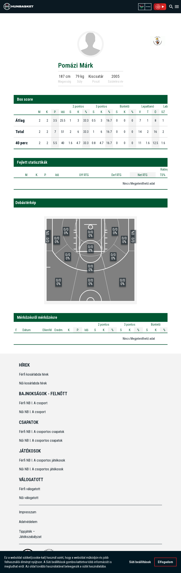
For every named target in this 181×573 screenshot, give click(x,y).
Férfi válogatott (29, 489)
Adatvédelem (28, 522)
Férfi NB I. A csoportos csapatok (42, 432)
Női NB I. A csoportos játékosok (41, 469)
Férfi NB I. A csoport (33, 403)
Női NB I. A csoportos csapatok (41, 440)
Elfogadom (165, 562)
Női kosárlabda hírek (33, 383)
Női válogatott (28, 498)
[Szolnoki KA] (157, 40)
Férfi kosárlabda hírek (34, 374)
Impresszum (27, 512)
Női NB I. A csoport (32, 412)
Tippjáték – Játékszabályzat (30, 534)
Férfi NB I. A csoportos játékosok (42, 460)
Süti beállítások (140, 562)
